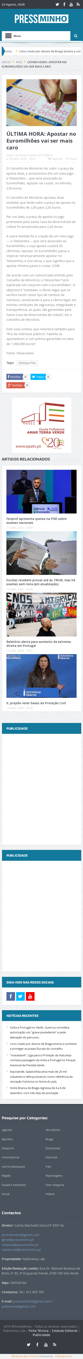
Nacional (51, 1157)
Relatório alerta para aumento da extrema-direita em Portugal (39, 644)
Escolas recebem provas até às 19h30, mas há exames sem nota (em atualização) (40, 582)
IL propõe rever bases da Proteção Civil (36, 703)
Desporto (8, 1148)
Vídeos (50, 1194)
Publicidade (41, 1335)
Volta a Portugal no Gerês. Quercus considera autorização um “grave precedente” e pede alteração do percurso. (39, 1032)
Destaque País (27, 362)
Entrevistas (53, 1148)
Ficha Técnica (38, 1331)
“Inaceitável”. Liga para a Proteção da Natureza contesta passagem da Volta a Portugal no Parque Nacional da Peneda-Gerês (42, 1060)
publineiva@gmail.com (19, 1306)
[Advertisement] (41, 789)
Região (6, 1176)
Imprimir (57, 158)
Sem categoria (55, 1185)
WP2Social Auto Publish (25, 1356)
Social (5, 1194)
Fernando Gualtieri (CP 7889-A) (34, 155)
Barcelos (7, 1139)
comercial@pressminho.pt (21, 1250)
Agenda (7, 1130)
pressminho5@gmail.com (20, 1235)
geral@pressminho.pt (18, 1240)
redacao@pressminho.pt (20, 1245)
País (48, 1166)
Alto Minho (53, 1130)
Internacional (10, 1157)
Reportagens (54, 1176)
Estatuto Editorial (64, 1331)
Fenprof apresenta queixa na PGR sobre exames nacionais (36, 521)
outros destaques (13, 1166)
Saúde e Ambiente (14, 1185)
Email (73, 158)
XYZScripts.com (63, 1356)
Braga (49, 1139)
